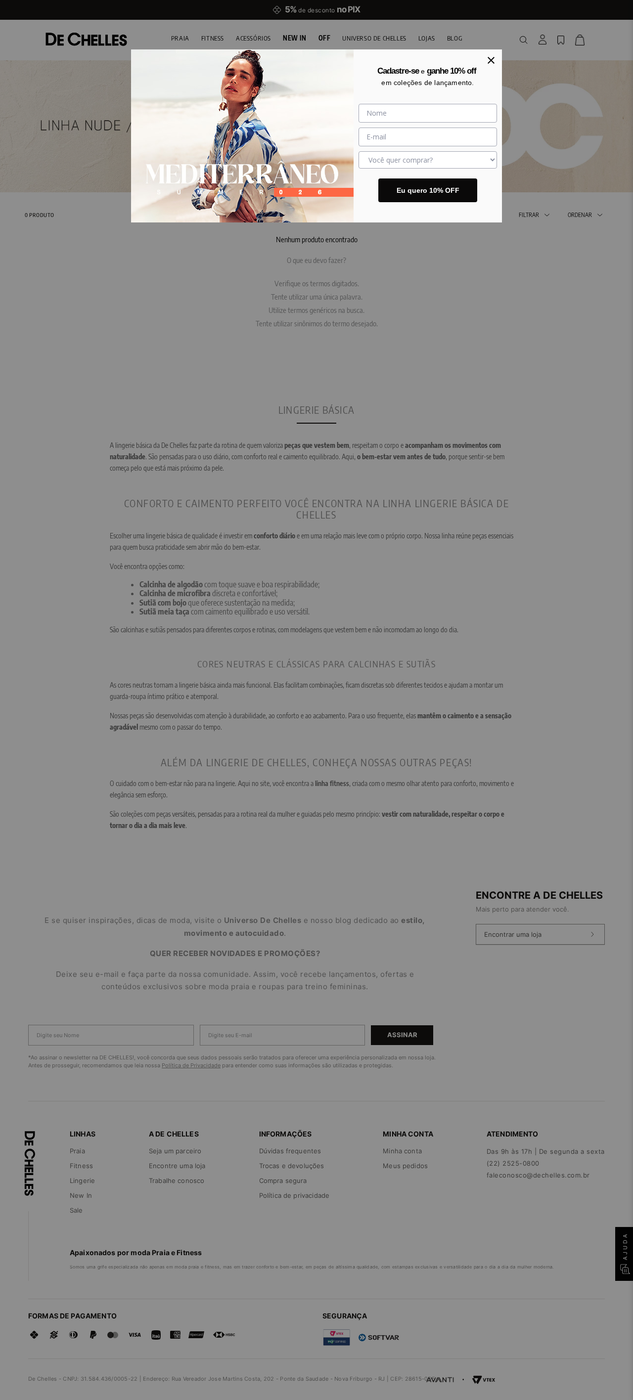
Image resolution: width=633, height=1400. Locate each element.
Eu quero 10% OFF (428, 190)
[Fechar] (491, 60)
